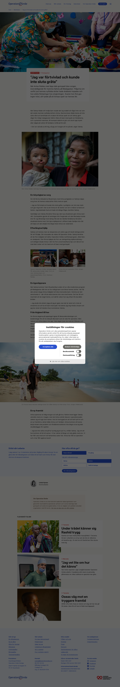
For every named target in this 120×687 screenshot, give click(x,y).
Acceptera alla (48, 347)
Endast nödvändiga (72, 347)
